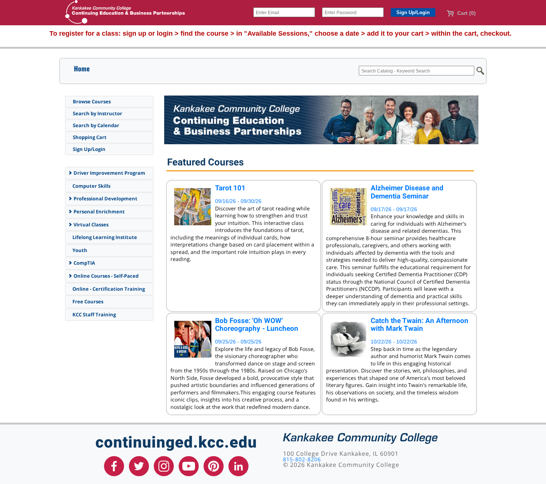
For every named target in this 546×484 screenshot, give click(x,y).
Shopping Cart (90, 137)
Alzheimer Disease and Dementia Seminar (407, 192)
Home (82, 68)
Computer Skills (90, 186)
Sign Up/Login (89, 149)
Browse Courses (92, 101)
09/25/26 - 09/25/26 (238, 342)
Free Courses (87, 301)
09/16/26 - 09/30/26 (238, 201)
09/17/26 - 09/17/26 (394, 209)
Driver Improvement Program (108, 173)
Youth (79, 250)
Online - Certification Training (108, 288)
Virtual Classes (90, 224)
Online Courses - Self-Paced (105, 275)
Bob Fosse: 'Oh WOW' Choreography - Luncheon (256, 324)
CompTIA (83, 262)
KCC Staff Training (93, 314)
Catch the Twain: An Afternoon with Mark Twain (419, 324)
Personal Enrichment (98, 211)
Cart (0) (466, 13)
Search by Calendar (96, 125)
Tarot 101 (230, 188)
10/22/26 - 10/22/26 (394, 342)
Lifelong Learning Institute (104, 237)
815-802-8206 (302, 459)
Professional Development (104, 198)
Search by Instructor (97, 113)
